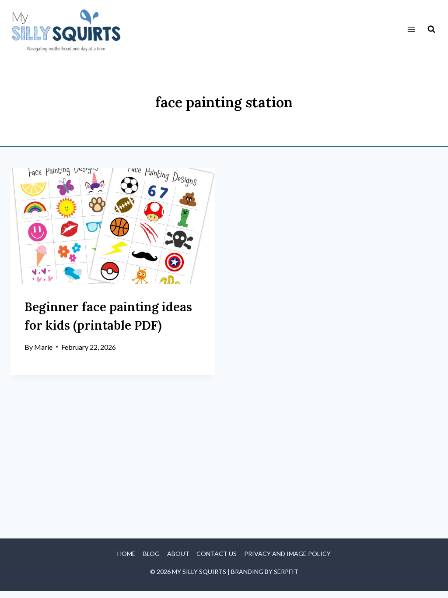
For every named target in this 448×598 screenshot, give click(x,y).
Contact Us (216, 553)
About (178, 553)
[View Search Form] (431, 29)
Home (126, 553)
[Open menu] (411, 29)
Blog (151, 553)
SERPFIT (286, 571)
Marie (43, 347)
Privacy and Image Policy (287, 553)
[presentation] (112, 225)
